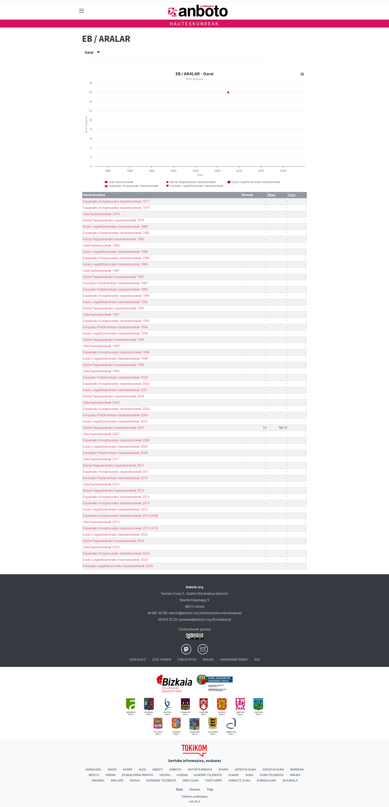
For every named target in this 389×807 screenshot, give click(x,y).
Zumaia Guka (266, 780)
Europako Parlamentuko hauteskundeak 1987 (115, 283)
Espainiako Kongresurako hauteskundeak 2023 (116, 553)
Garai (91, 52)
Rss (257, 659)
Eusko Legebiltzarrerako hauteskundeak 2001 (115, 390)
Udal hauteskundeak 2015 (101, 484)
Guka (249, 775)
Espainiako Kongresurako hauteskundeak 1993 (116, 321)
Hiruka (295, 775)
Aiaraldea (93, 769)
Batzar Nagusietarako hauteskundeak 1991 (113, 308)
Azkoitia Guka (273, 769)
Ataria (223, 769)
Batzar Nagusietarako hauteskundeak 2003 (113, 396)
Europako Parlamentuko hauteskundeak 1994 (115, 327)
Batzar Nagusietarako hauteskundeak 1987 (113, 277)
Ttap (210, 789)
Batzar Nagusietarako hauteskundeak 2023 (113, 541)
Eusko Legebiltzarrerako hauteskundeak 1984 (115, 252)
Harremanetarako (234, 659)
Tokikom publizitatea (194, 796)
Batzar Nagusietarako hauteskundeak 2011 (113, 465)
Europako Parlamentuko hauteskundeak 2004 (115, 415)
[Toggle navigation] (81, 10)
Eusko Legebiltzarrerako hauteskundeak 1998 (115, 359)
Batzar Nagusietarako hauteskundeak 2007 (113, 428)
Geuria (164, 775)
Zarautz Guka (239, 780)
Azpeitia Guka (245, 769)
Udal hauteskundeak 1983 (101, 245)
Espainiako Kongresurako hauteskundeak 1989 (116, 296)
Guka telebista (271, 775)
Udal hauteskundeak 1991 (101, 315)
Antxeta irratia (200, 769)
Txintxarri (213, 780)
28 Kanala (289, 780)
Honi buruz (137, 659)
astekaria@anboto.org (195, 619)
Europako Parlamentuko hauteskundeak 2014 (115, 478)
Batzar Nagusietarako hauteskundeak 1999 (113, 365)
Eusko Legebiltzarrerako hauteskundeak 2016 (115, 509)
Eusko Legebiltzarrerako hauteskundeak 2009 (115, 447)
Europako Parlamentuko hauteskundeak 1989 (115, 289)
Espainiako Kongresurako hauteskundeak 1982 (116, 233)
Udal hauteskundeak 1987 (101, 271)
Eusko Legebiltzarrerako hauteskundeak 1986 (115, 264)
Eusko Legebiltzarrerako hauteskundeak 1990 (115, 302)
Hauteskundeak (194, 23)
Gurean (194, 789)
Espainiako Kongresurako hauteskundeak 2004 (116, 409)
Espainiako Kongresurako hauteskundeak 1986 (116, 258)
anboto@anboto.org (183, 613)
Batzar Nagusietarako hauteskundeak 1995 (113, 340)
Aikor (112, 769)
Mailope (117, 780)
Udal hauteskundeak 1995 (101, 346)
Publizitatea (187, 659)
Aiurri (127, 769)
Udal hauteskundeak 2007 (101, 434)
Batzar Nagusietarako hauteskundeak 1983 (113, 239)
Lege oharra (161, 659)
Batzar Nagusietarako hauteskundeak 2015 (113, 491)
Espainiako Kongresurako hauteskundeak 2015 (116, 497)
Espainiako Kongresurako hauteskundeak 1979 (116, 208)
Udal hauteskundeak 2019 (101, 522)
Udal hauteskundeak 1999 (101, 371)
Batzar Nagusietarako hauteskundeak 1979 (113, 220)
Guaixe (233, 775)
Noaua (135, 780)
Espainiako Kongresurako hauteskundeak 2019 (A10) (120, 528)
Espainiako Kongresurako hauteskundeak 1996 (116, 352)
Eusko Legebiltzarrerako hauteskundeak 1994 (115, 333)
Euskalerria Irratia (137, 775)
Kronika (98, 780)
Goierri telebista (208, 775)
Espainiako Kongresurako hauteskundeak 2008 (116, 440)
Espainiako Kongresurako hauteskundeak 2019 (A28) (120, 516)
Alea (142, 769)
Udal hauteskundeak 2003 (101, 403)
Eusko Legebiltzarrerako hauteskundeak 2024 (115, 560)
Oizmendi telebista (161, 780)
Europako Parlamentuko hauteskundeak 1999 (115, 377)
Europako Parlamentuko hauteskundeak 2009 (115, 453)
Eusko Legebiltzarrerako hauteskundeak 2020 (115, 535)
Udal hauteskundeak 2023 (101, 547)
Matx (179, 789)
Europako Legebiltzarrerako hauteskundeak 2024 (118, 566)
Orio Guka (191, 780)
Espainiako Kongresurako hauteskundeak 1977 (116, 201)
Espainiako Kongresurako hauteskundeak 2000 (116, 384)
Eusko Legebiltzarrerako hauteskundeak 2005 (115, 421)
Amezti (157, 769)
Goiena (182, 775)
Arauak (208, 659)
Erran (110, 775)
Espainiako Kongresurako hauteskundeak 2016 (116, 503)
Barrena (297, 769)
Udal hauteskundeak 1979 (101, 214)
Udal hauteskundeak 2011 (101, 459)
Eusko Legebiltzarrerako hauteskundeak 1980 (115, 227)
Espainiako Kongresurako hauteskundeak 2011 (116, 472)
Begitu (94, 775)
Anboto (175, 769)
